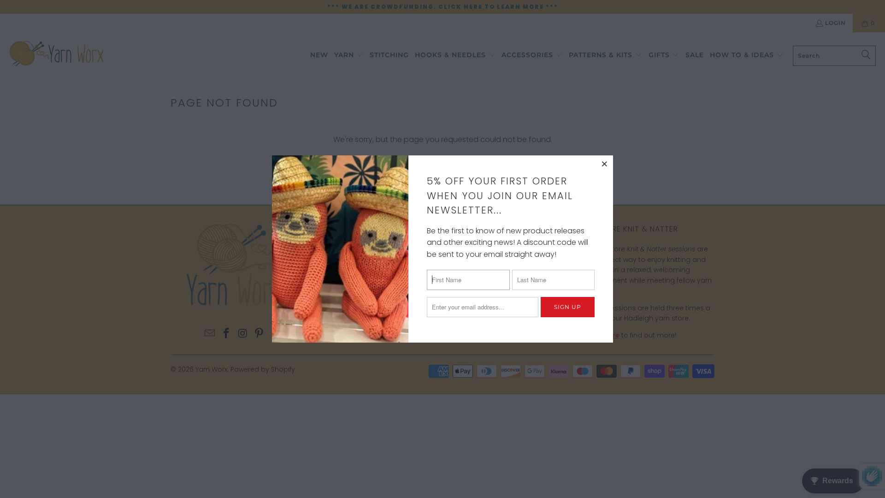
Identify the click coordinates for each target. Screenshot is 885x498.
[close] (604, 163)
